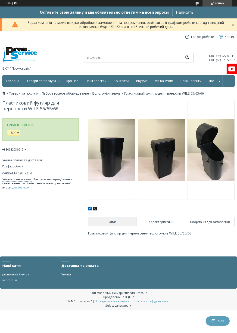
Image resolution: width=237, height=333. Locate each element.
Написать (184, 12)
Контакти (121, 81)
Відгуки (141, 81)
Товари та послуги (41, 81)
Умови (66, 274)
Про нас (72, 81)
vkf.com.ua (10, 280)
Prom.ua (141, 293)
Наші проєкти (95, 81)
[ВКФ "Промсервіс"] (19, 54)
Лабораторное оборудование (65, 93)
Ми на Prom (163, 81)
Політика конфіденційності (152, 301)
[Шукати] (187, 57)
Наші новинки (191, 81)
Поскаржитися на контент (113, 301)
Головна (12, 81)
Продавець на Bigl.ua (118, 297)
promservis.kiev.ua (15, 274)
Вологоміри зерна (106, 93)
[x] (95, 209)
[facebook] (90, 209)
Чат (221, 321)
